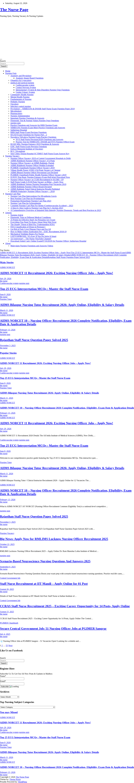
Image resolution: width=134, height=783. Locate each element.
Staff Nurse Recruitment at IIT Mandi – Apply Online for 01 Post (44, 583)
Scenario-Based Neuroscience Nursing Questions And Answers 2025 (45, 561)
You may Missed (9, 712)
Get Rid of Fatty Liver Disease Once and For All (30, 229)
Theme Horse (15, 779)
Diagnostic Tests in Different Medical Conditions (30, 217)
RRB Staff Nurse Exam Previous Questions (28, 132)
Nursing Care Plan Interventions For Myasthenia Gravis (33, 196)
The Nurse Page (14, 9)
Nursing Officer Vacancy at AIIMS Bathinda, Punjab (32, 163)
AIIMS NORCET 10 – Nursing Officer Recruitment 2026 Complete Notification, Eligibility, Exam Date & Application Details (67, 407)
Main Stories (7, 262)
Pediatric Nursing (17, 102)
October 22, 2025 (7, 544)
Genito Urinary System (25, 92)
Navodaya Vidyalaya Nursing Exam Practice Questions (33, 137)
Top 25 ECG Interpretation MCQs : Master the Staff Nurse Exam (98, 252)
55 (7, 645)
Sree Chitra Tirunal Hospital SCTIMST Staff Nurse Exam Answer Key (39, 154)
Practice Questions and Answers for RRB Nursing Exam (33, 125)
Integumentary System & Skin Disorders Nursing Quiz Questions (43, 90)
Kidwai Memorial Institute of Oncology (26, 149)
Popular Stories (8, 353)
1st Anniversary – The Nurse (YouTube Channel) (30, 239)
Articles (8, 213)
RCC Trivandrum (17, 151)
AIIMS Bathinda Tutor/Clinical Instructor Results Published (35, 189)
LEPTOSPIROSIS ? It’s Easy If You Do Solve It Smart (33, 236)
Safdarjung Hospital (18, 130)
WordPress (22, 782)
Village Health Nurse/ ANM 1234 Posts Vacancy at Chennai (35, 170)
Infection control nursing (20, 106)
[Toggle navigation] (1, 59)
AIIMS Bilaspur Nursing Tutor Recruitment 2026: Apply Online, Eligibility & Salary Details (65, 253)
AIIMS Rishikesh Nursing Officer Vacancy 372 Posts (32, 161)
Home (7, 71)
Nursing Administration (20, 116)
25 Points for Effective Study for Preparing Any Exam (32, 220)
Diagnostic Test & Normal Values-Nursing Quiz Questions (34, 120)
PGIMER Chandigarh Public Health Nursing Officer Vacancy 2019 (38, 175)
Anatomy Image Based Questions (29, 78)
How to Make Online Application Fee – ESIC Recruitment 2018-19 (38, 231)
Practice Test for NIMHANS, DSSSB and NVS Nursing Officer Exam (45, 142)
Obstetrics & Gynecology (21, 80)
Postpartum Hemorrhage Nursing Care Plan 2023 (30, 201)
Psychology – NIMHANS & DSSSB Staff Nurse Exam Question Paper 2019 (42, 109)
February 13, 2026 (7, 330)
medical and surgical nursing (22, 83)
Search (3, 61)
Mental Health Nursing (19, 97)
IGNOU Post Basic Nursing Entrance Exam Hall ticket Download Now (40, 177)
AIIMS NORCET (7, 267)
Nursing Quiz (10, 73)
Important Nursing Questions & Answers (27, 118)
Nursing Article (16, 215)
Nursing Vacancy (12, 156)
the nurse (3, 281)
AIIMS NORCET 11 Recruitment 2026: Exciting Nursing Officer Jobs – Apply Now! (35, 252)
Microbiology (16, 111)
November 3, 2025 (8, 345)
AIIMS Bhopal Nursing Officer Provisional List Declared (34, 172)
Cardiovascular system (25, 85)
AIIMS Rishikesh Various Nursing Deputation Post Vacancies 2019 (38, 184)
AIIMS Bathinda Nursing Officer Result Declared (31, 187)
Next (10, 645)
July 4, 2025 (5, 634)
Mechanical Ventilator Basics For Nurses (27, 234)
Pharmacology (16, 113)
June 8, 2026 (5, 294)
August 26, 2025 (7, 589)
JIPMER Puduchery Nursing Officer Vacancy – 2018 (32, 191)
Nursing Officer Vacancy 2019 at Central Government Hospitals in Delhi (40, 158)
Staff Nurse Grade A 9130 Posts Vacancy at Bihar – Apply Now (36, 182)
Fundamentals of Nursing (20, 99)
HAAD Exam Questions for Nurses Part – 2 (28, 135)
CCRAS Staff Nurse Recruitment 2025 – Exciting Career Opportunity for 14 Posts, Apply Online (65, 606)
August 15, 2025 (7, 612)
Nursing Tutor (6, 299)
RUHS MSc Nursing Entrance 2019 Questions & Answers (34, 144)
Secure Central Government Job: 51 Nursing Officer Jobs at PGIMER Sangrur (53, 628)
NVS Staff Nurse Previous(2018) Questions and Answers (39, 139)
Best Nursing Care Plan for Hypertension (27, 198)
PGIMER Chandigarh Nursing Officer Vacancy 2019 (32, 168)
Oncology (14, 104)
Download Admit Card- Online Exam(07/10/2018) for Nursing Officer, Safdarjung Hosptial (48, 241)
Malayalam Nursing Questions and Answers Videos (31, 246)
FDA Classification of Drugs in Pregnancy (28, 227)
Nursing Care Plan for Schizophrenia (25, 203)
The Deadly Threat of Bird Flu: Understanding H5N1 (32, 224)
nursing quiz (15, 123)
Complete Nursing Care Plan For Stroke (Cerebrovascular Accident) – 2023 (41, 205)
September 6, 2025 (8, 567)
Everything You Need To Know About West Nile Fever (33, 222)
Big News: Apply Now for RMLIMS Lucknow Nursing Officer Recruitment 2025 (54, 539)
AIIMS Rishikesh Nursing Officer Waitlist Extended (32, 165)
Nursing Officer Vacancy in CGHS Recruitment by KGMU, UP (37, 179)
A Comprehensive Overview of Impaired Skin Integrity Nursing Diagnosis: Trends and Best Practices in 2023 (55, 210)
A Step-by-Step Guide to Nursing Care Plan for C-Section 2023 (36, 208)
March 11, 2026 (6, 310)
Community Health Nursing (22, 94)
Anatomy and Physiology (21, 76)
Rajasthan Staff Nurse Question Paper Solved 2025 (69, 257)
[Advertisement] (67, 37)
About (7, 243)
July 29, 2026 (5, 278)
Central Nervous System (26, 87)
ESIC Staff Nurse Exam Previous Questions (28, 146)
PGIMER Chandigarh (9, 623)
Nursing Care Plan (13, 194)
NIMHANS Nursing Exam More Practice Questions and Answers (37, 128)
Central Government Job (10, 578)
